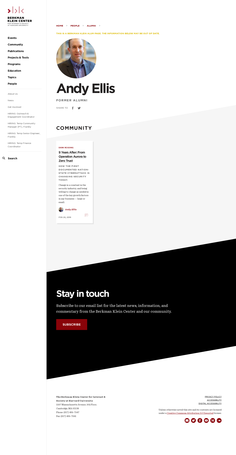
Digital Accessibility (210, 403)
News (11, 100)
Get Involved (14, 107)
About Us (13, 94)
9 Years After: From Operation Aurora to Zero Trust (72, 156)
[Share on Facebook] (73, 108)
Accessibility (214, 400)
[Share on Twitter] (79, 108)
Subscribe (72, 324)
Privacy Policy (213, 397)
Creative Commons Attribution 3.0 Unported (190, 413)
